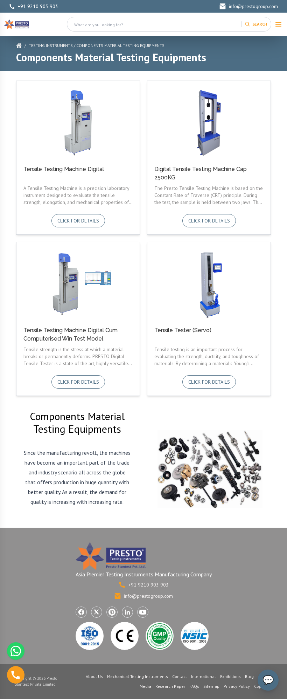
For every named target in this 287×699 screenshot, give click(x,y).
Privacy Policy (237, 686)
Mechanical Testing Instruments (137, 676)
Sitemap (211, 686)
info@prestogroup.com (253, 6)
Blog (249, 676)
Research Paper (170, 686)
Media (145, 686)
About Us (94, 676)
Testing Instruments (51, 45)
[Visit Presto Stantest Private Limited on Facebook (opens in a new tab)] (81, 612)
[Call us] (15, 675)
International (203, 676)
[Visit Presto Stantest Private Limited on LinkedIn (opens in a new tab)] (127, 612)
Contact (179, 676)
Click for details (78, 221)
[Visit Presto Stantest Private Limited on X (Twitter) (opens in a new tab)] (96, 612)
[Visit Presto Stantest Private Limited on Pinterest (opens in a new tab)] (112, 612)
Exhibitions (230, 676)
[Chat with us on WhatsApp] (15, 651)
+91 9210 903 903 (38, 6)
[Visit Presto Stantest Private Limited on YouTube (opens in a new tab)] (142, 612)
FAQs (194, 686)
